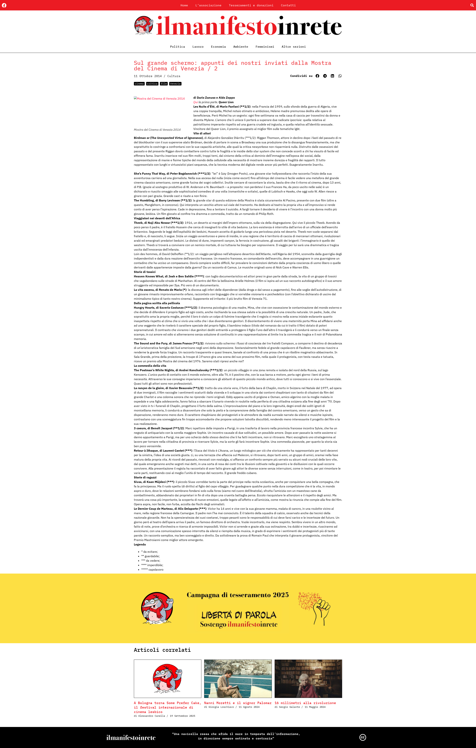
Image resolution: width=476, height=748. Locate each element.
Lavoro (198, 46)
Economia (218, 46)
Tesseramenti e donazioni (251, 5)
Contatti (288, 5)
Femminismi (265, 46)
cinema (139, 83)
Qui (195, 102)
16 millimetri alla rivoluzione (305, 703)
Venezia (175, 83)
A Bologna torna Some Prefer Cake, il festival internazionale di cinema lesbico (167, 707)
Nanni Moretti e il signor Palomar (238, 703)
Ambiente (240, 46)
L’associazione (208, 5)
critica (152, 83)
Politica (177, 46)
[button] (472, 5)
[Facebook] (4, 5)
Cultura (173, 76)
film (164, 83)
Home (184, 5)
